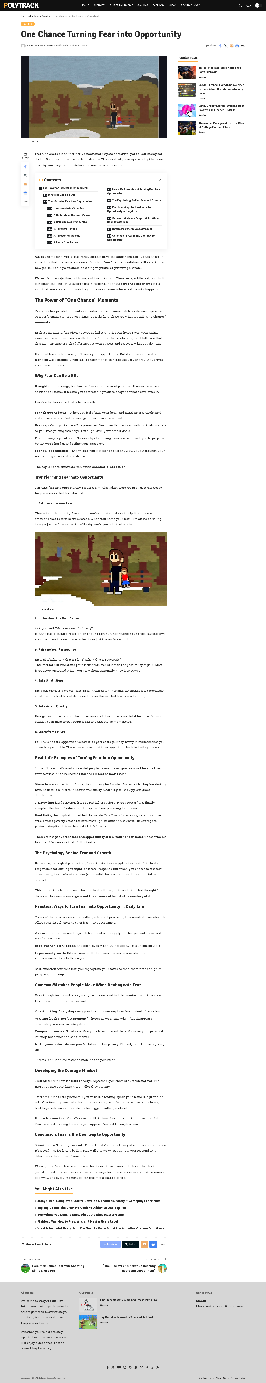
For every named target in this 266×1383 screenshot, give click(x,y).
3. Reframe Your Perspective (70, 222)
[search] (241, 5)
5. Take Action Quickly (66, 235)
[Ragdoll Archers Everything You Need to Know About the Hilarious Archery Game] (187, 90)
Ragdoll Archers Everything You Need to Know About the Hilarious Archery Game (221, 89)
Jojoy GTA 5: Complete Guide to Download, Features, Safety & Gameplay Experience (99, 1201)
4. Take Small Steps (65, 228)
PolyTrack (21, 5)
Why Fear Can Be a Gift (61, 194)
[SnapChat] (136, 1368)
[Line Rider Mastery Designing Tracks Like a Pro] (88, 1305)
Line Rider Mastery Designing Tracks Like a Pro (128, 1300)
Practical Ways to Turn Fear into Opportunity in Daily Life (129, 209)
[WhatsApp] (152, 1368)
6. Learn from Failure (65, 242)
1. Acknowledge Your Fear (69, 208)
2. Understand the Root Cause (71, 215)
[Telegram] (146, 1368)
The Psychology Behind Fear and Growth (136, 200)
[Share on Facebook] (220, 46)
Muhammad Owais (42, 46)
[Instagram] (124, 1368)
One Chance (112, 262)
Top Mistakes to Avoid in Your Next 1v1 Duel (126, 1317)
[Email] (231, 46)
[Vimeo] (141, 1368)
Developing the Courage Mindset (132, 229)
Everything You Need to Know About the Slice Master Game (80, 1215)
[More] (242, 46)
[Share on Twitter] (225, 46)
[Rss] (158, 1368)
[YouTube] (119, 1368)
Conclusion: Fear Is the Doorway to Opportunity (131, 237)
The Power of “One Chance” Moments (66, 188)
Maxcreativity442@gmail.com (220, 1306)
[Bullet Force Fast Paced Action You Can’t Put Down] (187, 72)
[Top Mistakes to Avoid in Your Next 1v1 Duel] (88, 1322)
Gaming (28, 24)
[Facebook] (107, 1368)
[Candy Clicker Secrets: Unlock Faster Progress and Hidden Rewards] (187, 110)
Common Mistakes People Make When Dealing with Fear (133, 220)
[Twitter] (113, 1368)
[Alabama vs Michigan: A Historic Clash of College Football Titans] (187, 128)
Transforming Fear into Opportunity (70, 201)
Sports (202, 132)
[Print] (237, 46)
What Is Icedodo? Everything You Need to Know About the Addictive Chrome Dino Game (100, 1228)
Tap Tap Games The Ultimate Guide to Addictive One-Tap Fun (81, 1208)
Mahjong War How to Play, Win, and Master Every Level (77, 1221)
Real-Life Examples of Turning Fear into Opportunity (133, 191)
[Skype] (130, 1368)
